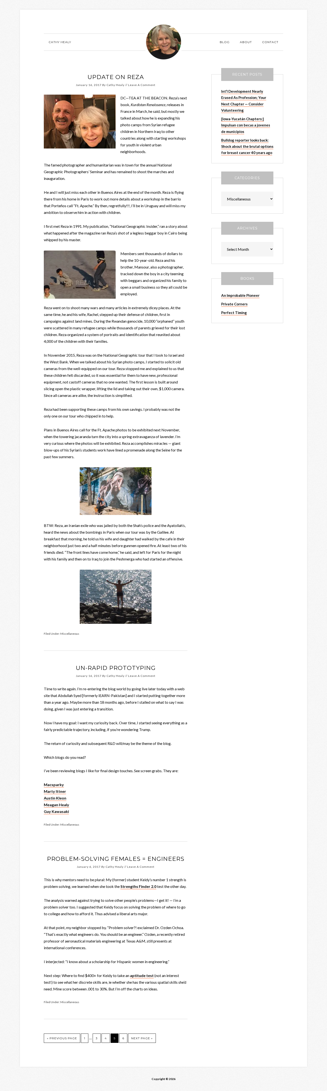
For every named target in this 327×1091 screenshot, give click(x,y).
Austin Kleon (55, 798)
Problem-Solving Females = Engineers (115, 858)
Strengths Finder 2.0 (138, 886)
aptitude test (142, 975)
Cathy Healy (163, 42)
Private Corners (234, 304)
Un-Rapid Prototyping (116, 667)
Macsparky (54, 784)
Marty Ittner (55, 791)
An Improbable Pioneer (240, 295)
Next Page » (142, 1038)
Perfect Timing (234, 312)
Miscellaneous (69, 633)
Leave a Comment (141, 85)
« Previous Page (62, 1038)
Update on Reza (115, 77)
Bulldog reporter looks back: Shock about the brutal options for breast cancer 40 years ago (247, 146)
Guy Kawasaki (56, 811)
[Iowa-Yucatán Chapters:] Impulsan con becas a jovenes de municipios (245, 125)
